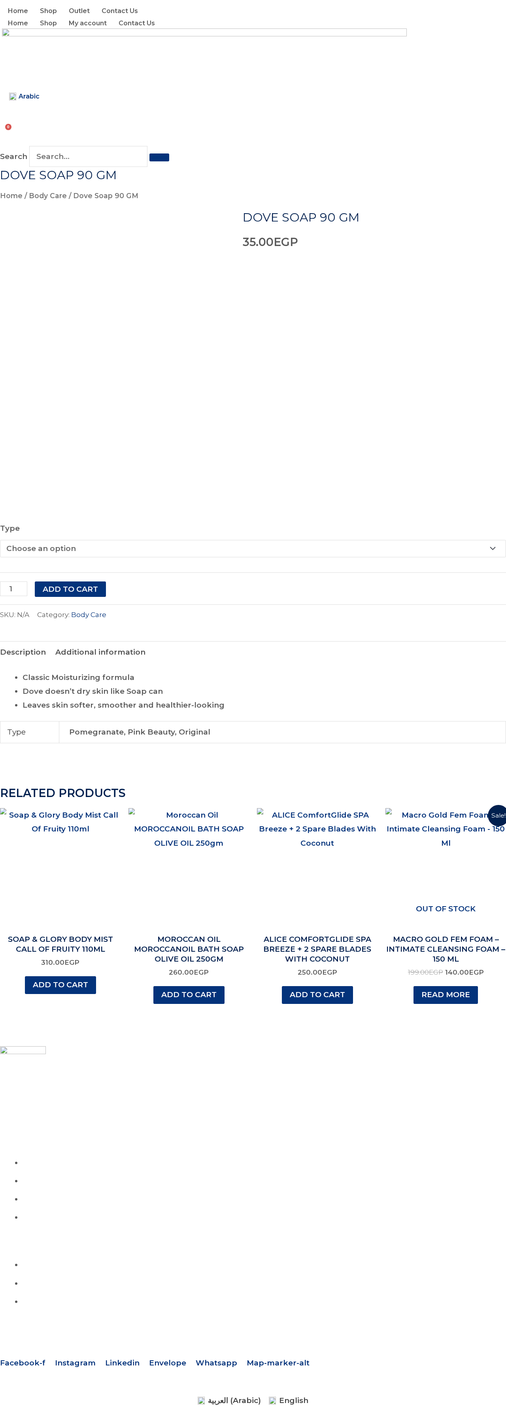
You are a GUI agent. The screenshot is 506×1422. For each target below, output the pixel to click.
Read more (445, 994)
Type (10, 528)
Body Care (48, 195)
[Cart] (9, 127)
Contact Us (120, 11)
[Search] (159, 157)
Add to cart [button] (60, 984)
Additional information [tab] (100, 652)
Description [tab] (23, 652)
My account (88, 23)
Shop (48, 11)
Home (18, 11)
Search (13, 156)
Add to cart (70, 589)
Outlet (79, 11)
